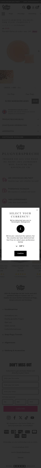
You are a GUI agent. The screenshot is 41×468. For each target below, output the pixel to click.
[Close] (37, 210)
